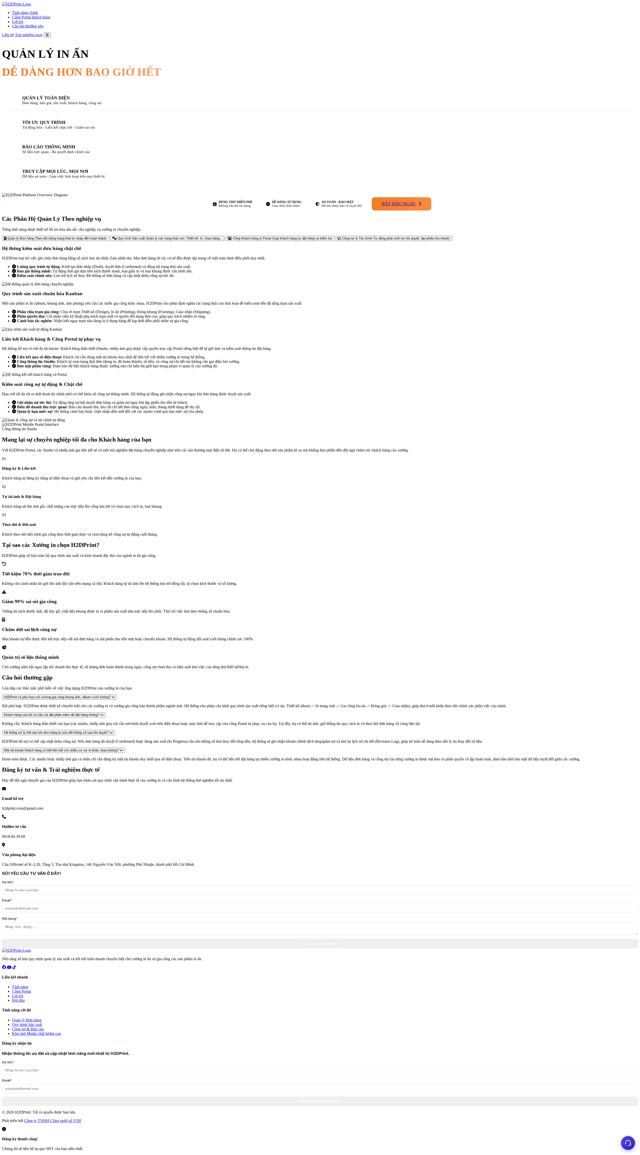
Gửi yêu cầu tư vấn (320, 943)
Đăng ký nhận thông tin (320, 1101)
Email (7, 900)
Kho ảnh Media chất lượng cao (36, 1033)
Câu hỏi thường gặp (28, 26)
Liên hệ (8, 35)
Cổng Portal (21, 991)
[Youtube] (9, 967)
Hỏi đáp (18, 1000)
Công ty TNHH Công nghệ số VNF (53, 1121)
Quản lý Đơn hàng (27, 1020)
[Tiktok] (14, 967)
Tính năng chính (25, 12)
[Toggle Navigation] (47, 35)
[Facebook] (4, 967)
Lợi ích (17, 21)
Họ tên (8, 882)
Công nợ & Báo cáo (28, 1029)
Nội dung (10, 919)
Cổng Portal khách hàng (31, 17)
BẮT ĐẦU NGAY (399, 203)
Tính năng (20, 987)
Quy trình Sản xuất (27, 1024)
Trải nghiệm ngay (29, 35)
